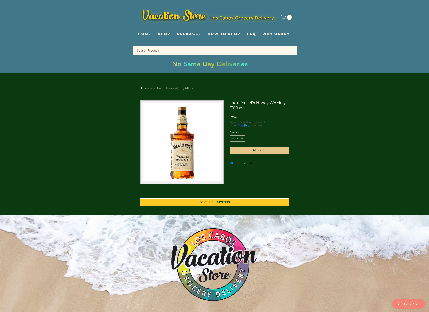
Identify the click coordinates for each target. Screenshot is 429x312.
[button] (287, 17)
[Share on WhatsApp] (244, 163)
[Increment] (242, 138)
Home (143, 88)
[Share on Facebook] (232, 163)
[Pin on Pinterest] (238, 163)
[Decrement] (232, 138)
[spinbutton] (237, 138)
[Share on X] (251, 163)
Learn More (256, 125)
